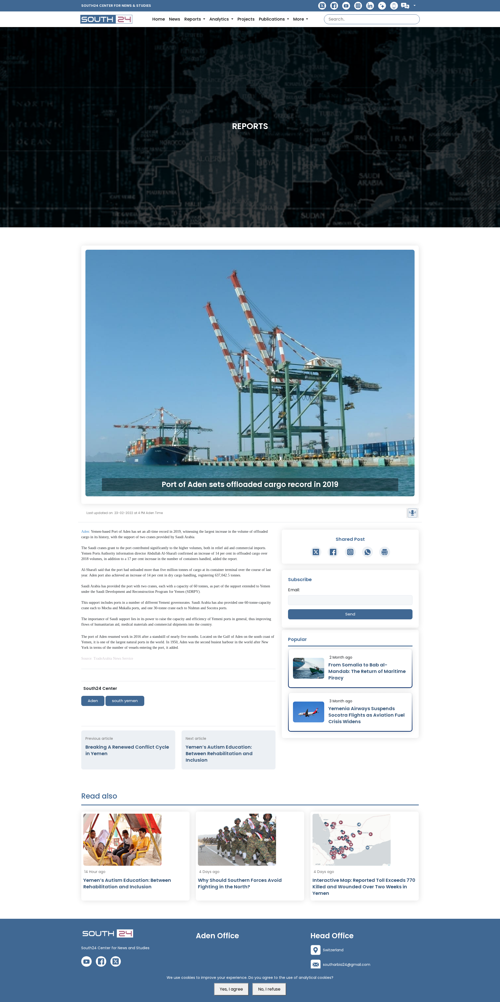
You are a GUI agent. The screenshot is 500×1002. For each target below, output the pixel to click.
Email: (294, 590)
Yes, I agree (231, 989)
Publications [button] (272, 19)
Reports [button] (193, 19)
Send (350, 614)
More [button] (299, 19)
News (174, 19)
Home (158, 19)
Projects (246, 19)
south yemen (125, 700)
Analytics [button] (219, 19)
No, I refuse (269, 989)
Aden (93, 700)
